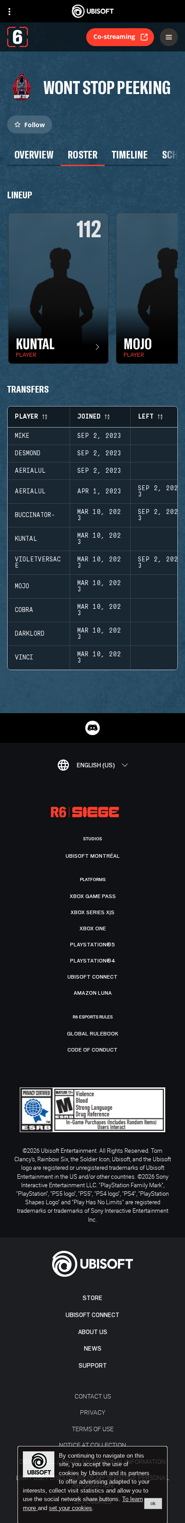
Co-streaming (114, 36)
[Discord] (92, 728)
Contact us (93, 1396)
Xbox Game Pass (93, 896)
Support (93, 1365)
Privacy (92, 1412)
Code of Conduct (92, 1050)
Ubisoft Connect (92, 1315)
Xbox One (92, 928)
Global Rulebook (93, 1034)
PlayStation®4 (92, 961)
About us (92, 1332)
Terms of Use (93, 1429)
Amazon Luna (93, 993)
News (92, 1348)
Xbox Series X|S (92, 912)
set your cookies (70, 1508)
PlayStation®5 (92, 944)
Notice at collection (92, 1445)
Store (92, 1298)
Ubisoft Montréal (93, 856)
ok (153, 1503)
